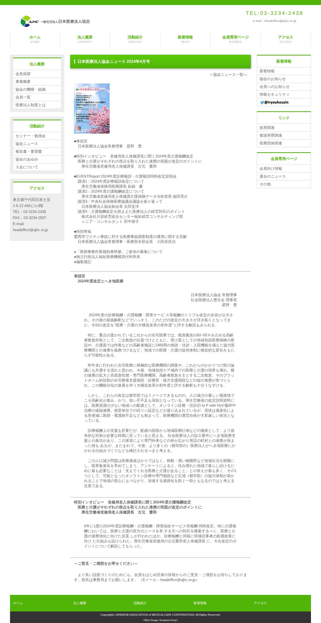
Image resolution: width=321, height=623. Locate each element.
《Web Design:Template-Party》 (160, 620)
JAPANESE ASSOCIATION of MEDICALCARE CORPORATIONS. (155, 614)
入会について (27, 167)
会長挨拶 (23, 74)
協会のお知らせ (273, 79)
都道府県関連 (271, 135)
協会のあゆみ (27, 159)
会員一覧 (23, 97)
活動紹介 (135, 39)
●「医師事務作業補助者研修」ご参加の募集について (118, 251)
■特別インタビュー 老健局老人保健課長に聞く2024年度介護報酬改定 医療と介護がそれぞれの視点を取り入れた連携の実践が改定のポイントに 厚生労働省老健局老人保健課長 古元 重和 (138, 161)
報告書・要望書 (29, 151)
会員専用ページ (235, 39)
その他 (265, 184)
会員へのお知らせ (275, 86)
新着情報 (185, 39)
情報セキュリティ (275, 94)
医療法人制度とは (31, 105)
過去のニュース (273, 176)
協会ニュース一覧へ (230, 74)
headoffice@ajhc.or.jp (280, 20)
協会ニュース (27, 143)
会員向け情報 (271, 168)
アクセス (285, 39)
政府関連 (267, 127)
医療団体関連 (271, 143)
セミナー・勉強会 (31, 136)
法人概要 (85, 39)
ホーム (35, 39)
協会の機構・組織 (31, 89)
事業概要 (23, 81)
